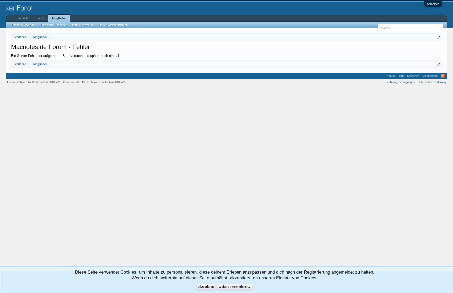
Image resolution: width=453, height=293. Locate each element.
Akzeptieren (206, 287)
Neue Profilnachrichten (113, 24)
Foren (40, 18)
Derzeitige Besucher (54, 24)
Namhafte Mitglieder (23, 24)
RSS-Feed (443, 76)
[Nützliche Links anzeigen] (438, 37)
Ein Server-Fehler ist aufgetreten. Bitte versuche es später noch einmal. (65, 56)
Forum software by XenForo (43, 82)
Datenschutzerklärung (432, 82)
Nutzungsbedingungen (400, 82)
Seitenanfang (430, 75)
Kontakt (391, 75)
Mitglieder (59, 18)
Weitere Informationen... (235, 287)
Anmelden (433, 4)
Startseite (23, 18)
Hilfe (402, 75)
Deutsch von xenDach (104, 82)
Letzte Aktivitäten (83, 24)
